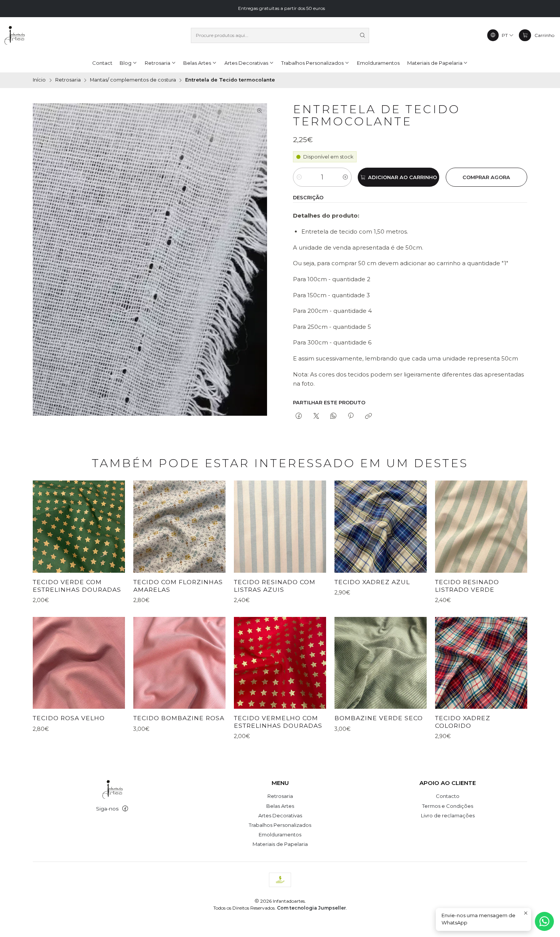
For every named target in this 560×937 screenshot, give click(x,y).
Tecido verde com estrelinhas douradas (77, 585)
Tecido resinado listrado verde (467, 585)
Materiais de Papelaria (280, 844)
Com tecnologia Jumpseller (311, 908)
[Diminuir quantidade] (299, 177)
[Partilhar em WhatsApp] (333, 416)
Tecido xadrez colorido (462, 721)
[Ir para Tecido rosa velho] (79, 663)
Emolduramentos (280, 834)
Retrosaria (68, 80)
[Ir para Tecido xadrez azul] (380, 527)
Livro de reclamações (448, 815)
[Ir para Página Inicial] (14, 35)
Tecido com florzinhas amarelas (178, 585)
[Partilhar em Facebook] (299, 416)
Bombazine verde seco (378, 718)
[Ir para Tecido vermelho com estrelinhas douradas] (280, 663)
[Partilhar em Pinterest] (351, 416)
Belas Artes (280, 806)
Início (39, 80)
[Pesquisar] (362, 35)
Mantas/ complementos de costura (133, 80)
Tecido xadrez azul (372, 582)
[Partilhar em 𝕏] (316, 416)
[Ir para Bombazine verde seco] (380, 663)
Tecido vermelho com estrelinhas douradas (278, 721)
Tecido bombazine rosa (178, 718)
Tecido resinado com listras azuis (274, 585)
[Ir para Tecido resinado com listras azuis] (280, 527)
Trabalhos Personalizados (280, 825)
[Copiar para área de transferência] (368, 416)
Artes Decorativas (280, 815)
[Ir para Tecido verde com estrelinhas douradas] (79, 527)
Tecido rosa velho (69, 718)
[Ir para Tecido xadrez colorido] (481, 663)
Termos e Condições (447, 806)
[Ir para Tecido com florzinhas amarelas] (179, 527)
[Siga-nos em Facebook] (125, 808)
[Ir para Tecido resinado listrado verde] (481, 527)
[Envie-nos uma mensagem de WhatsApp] (544, 921)
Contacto (447, 796)
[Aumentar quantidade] (345, 177)
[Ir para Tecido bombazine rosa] (179, 663)
